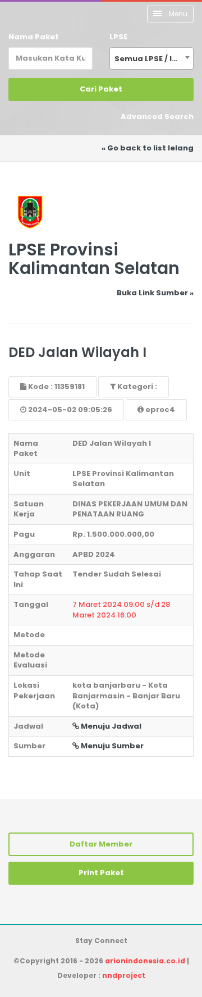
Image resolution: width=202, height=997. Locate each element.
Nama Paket (33, 36)
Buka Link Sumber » (155, 292)
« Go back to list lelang (148, 148)
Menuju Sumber (111, 745)
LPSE (118, 36)
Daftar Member (101, 844)
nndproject (123, 975)
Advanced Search (157, 116)
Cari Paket (101, 89)
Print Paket (101, 872)
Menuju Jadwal (110, 726)
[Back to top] (154, 949)
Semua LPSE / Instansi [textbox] (153, 58)
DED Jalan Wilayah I (77, 352)
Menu (177, 14)
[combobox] (151, 58)
